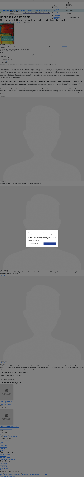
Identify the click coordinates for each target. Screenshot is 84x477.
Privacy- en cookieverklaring (33, 240)
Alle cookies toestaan (50, 243)
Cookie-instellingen (34, 243)
